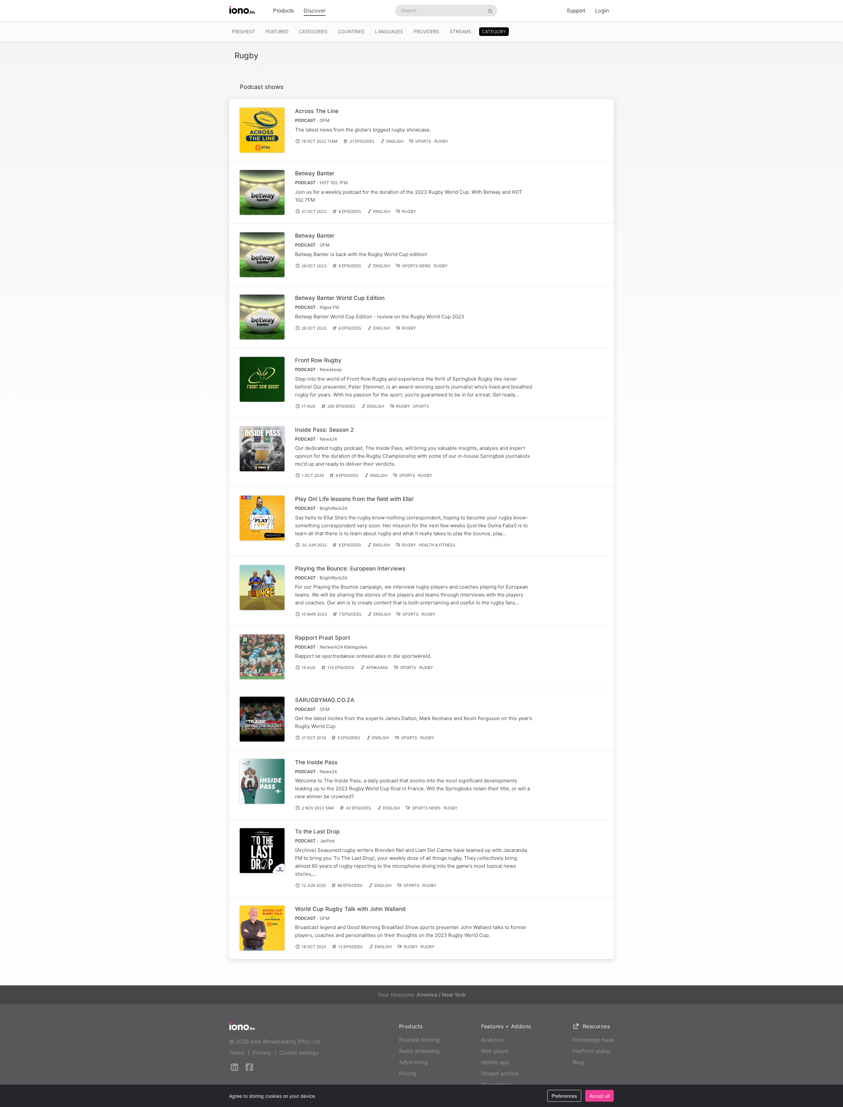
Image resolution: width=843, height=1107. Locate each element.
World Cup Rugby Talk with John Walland (350, 909)
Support (576, 10)
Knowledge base (593, 1039)
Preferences (564, 1095)
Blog (578, 1062)
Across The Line (317, 111)
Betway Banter (315, 173)
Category (494, 31)
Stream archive (500, 1073)
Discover (315, 10)
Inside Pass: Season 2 (324, 429)
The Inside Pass (316, 762)
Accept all (599, 1095)
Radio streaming (419, 1051)
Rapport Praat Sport (322, 637)
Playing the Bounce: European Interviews (350, 568)
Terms (236, 1052)
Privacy (262, 1052)
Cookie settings (298, 1052)
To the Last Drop (317, 831)
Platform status (592, 1051)
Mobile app (495, 1062)
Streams (460, 31)
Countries (351, 31)
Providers (426, 31)
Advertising (413, 1062)
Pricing (407, 1073)
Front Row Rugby (318, 360)
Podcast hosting (419, 1039)
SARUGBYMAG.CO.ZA (324, 700)
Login (602, 10)
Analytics (492, 1039)
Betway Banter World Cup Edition (340, 298)
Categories (313, 31)
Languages (389, 31)
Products (283, 10)
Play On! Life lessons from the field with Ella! (354, 499)
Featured (276, 31)
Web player (495, 1051)
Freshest (243, 31)
